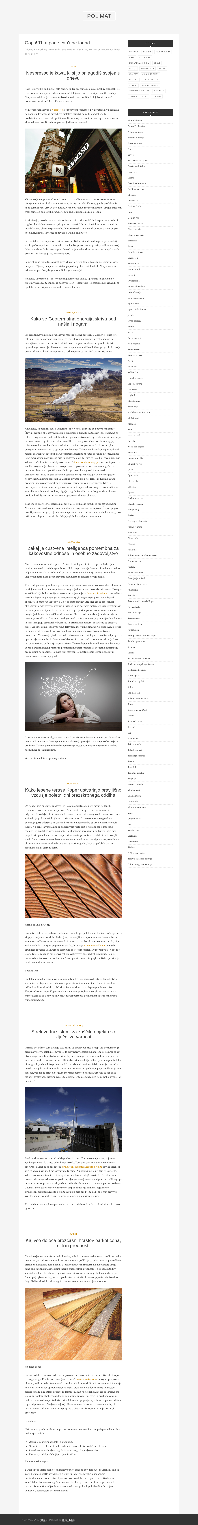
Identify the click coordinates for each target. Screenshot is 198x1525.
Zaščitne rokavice (136, 853)
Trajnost (132, 778)
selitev (133, 74)
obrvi (157, 63)
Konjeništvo (134, 349)
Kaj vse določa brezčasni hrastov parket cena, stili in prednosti (73, 1243)
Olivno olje (133, 481)
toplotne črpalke (139, 91)
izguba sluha (163, 52)
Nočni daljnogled (136, 446)
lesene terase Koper (94, 945)
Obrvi (130, 469)
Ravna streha (134, 607)
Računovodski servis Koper (141, 601)
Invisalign (132, 275)
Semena (131, 647)
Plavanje (132, 544)
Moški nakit (133, 418)
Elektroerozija (134, 229)
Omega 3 (132, 486)
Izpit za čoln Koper (137, 309)
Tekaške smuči (135, 750)
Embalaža (132, 240)
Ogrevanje (133, 475)
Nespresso (57, 110)
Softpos (131, 687)
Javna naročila (134, 320)
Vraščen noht (134, 818)
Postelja (131, 567)
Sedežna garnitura (136, 641)
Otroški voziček (135, 504)
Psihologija (73, 542)
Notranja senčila (135, 458)
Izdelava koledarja (136, 286)
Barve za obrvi (135, 143)
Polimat (43, 1519)
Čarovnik (132, 172)
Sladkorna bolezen (137, 670)
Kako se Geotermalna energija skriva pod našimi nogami (73, 321)
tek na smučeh (150, 85)
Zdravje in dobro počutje (140, 858)
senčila (133, 80)
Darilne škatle (134, 206)
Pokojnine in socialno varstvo (142, 555)
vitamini (159, 91)
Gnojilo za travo (135, 252)
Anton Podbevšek (136, 126)
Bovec (130, 155)
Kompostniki (134, 343)
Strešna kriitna (135, 721)
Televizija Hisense (136, 755)
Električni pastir (135, 223)
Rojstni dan (133, 629)
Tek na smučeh (135, 744)
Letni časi (132, 389)
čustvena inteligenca (98, 593)
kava (132, 57)
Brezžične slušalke (136, 166)
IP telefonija (134, 280)
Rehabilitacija (134, 612)
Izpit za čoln (133, 303)
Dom (130, 212)
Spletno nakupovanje (138, 698)
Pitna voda (133, 538)
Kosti (130, 361)
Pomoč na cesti (135, 561)
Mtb (130, 429)
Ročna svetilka (135, 624)
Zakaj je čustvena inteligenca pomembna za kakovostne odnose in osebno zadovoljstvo (73, 551)
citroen (133, 52)
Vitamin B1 (133, 801)
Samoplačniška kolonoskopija (142, 635)
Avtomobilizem (135, 132)
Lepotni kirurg (135, 383)
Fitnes (131, 246)
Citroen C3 (133, 200)
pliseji (132, 68)
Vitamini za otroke (137, 807)
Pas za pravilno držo (137, 521)
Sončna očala (134, 692)
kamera (131, 326)
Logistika (132, 395)
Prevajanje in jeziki (137, 578)
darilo (147, 52)
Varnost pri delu (135, 784)
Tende (131, 761)
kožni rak (145, 57)
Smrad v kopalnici (136, 681)
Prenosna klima (135, 572)
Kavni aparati (134, 338)
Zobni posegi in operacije (140, 864)
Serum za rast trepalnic (139, 658)
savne (162, 68)
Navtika (131, 441)
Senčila (131, 652)
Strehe (131, 715)
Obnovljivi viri (73, 312)
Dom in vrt (73, 783)
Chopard (132, 195)
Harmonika (133, 263)
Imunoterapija (134, 269)
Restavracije (134, 618)
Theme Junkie (68, 1519)
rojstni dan (147, 68)
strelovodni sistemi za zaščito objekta (82, 1166)
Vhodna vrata (134, 790)
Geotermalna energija (86, 462)
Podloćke (132, 549)
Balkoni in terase (136, 137)
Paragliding (133, 509)
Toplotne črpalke (136, 773)
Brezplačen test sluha (138, 160)
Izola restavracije (136, 298)
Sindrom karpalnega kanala (141, 664)
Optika (131, 492)
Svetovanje (133, 738)
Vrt (129, 824)
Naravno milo (134, 435)
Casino (131, 177)
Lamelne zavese (135, 378)
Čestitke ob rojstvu (137, 183)
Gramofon (133, 258)
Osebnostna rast (135, 498)
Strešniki (132, 727)
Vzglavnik (132, 836)
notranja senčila (139, 63)
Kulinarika (133, 372)
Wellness (132, 847)
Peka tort (132, 532)
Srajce (130, 704)
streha (133, 85)
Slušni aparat (134, 675)
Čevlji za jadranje (136, 189)
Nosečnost (133, 452)
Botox (130, 149)
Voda (130, 813)
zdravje (157, 96)
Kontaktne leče (135, 355)
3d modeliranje (135, 120)
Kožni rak (132, 366)
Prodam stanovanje (137, 584)
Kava (73, 66)
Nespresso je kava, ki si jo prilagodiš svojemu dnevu (73, 75)
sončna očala (150, 80)
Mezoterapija (134, 401)
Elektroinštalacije (73, 1025)
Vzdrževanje (134, 830)
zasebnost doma (138, 96)
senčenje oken (150, 74)
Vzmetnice (133, 841)
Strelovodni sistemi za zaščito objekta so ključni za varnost (73, 1034)
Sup (129, 733)
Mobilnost (133, 406)
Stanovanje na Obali (137, 710)
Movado (132, 423)
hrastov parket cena (86, 1379)
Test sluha (133, 767)
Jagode (131, 315)
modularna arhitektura (139, 412)
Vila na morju (134, 795)
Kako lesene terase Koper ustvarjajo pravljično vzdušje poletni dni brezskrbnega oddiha (73, 792)
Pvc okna (132, 595)
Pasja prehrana (135, 526)
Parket (73, 1234)
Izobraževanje (134, 292)
